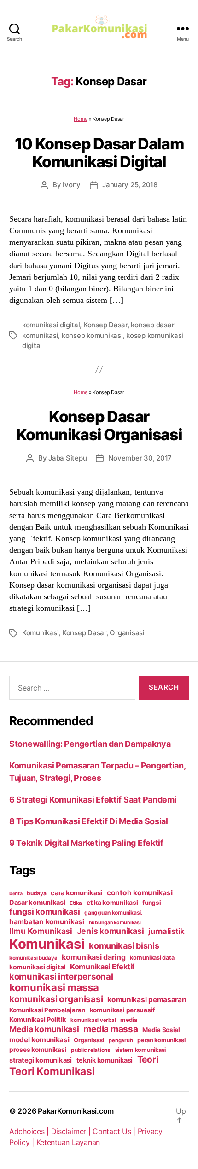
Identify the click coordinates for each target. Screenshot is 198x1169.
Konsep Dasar (105, 324)
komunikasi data (152, 957)
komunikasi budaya (33, 958)
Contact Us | (115, 1131)
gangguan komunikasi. (113, 912)
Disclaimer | (72, 1131)
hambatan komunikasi (46, 921)
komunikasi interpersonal (61, 976)
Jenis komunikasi (110, 931)
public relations (91, 1049)
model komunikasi (39, 1039)
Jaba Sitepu (67, 458)
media (128, 1019)
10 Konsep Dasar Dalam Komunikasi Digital (99, 152)
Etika (76, 903)
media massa (110, 1029)
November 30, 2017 (140, 458)
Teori (147, 1059)
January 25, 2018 (129, 184)
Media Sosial (161, 1029)
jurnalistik (166, 931)
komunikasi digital (51, 324)
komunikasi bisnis (124, 945)
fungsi (151, 902)
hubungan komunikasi (115, 923)
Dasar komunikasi (37, 902)
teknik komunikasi (104, 1060)
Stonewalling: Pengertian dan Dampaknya (90, 744)
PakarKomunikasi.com (76, 1111)
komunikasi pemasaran (146, 999)
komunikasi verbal (93, 1020)
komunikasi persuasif (122, 1010)
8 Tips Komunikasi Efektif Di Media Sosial (88, 821)
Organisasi (127, 632)
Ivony (72, 184)
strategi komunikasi (40, 1060)
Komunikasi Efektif (102, 966)
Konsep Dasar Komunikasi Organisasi (99, 425)
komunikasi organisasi (56, 998)
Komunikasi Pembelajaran (47, 1010)
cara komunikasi (76, 893)
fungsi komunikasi (44, 911)
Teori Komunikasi (52, 1071)
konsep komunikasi (92, 335)
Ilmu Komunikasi (40, 931)
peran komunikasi (161, 1040)
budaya (36, 893)
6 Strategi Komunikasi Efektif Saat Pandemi (93, 799)
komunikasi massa (54, 987)
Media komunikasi (44, 1029)
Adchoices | (30, 1131)
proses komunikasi (37, 1049)
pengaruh (121, 1040)
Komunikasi (40, 632)
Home (80, 119)
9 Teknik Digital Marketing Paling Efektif (86, 843)
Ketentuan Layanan (68, 1142)
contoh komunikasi (139, 892)
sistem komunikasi (140, 1049)
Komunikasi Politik (37, 1019)
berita (15, 894)
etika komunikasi (112, 902)
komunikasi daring (93, 957)
